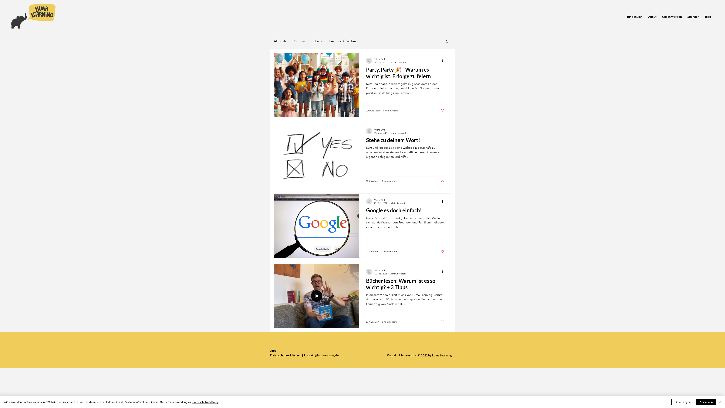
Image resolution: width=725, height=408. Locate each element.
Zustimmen (706, 402)
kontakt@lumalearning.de (321, 355)
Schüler (299, 41)
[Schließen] (720, 402)
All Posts (280, 41)
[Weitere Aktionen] (443, 60)
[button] (446, 42)
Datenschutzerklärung (286, 355)
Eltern (317, 41)
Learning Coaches (342, 41)
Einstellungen (683, 402)
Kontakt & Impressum (401, 355)
